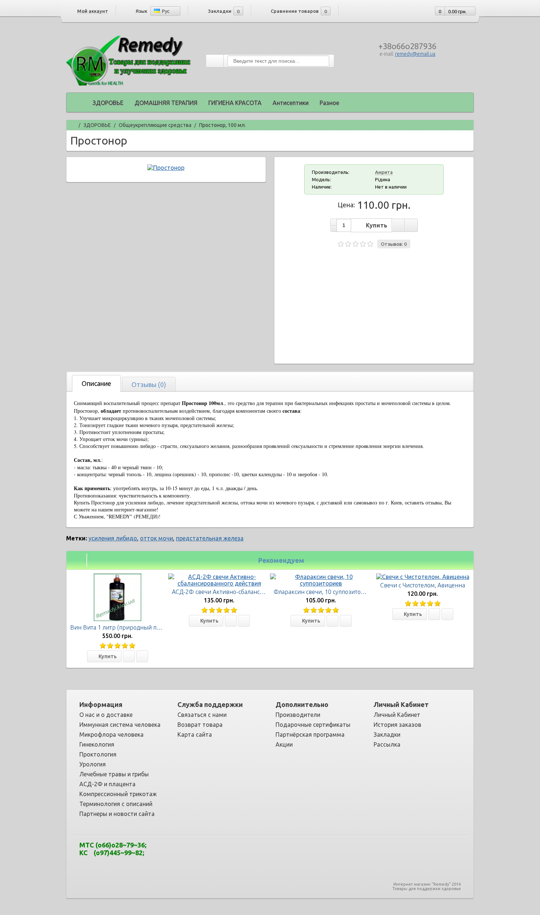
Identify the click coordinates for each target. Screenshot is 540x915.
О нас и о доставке (106, 714)
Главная (73, 124)
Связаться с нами (202, 714)
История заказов (397, 724)
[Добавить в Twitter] (307, 851)
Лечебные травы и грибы (114, 774)
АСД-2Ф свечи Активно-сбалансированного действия (246, 591)
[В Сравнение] (142, 656)
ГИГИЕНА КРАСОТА (235, 102)
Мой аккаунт (92, 11)
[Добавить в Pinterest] (296, 851)
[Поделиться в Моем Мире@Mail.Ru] (263, 851)
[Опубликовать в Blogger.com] (219, 851)
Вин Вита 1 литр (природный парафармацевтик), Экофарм (152, 627)
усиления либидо (113, 538)
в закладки (398, 225)
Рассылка (387, 744)
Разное (329, 102)
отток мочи (156, 538)
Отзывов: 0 (394, 244)
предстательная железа (210, 538)
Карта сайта (194, 734)
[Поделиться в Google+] (252, 851)
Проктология (97, 754)
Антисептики (291, 102)
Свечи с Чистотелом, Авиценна (422, 585)
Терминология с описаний (115, 804)
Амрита (384, 172)
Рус (165, 11)
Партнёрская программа (310, 734)
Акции (284, 744)
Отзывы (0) (149, 384)
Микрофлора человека (111, 734)
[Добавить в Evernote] (230, 851)
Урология (92, 764)
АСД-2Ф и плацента (107, 784)
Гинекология (96, 744)
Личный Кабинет (397, 714)
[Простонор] (165, 167)
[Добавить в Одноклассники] (285, 851)
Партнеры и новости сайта (117, 813)
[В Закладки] (128, 656)
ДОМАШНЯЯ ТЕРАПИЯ (165, 102)
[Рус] (157, 11)
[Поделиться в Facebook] (241, 851)
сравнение (411, 225)
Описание (96, 383)
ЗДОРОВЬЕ (108, 102)
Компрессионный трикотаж (118, 794)
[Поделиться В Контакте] (318, 851)
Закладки (387, 734)
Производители (298, 714)
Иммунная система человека (120, 724)
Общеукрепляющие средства (155, 125)
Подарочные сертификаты (313, 724)
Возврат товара (200, 724)
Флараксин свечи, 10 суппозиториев (324, 591)
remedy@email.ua (415, 54)
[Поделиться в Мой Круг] (274, 851)
